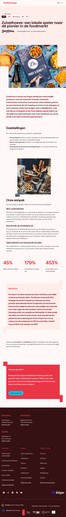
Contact (42, 478)
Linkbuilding (5, 465)
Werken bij (43, 463)
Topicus (23, 463)
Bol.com (8, 231)
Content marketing (7, 470)
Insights (42, 468)
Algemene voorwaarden (39, 506)
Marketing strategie (8, 480)
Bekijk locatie (6, 424)
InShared (24, 468)
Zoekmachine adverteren (10, 460)
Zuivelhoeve (24, 458)
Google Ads (19, 248)
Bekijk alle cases (26, 482)
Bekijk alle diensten (8, 485)
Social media (6, 475)
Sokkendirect (25, 473)
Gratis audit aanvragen (47, 482)
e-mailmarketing (30, 248)
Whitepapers (44, 473)
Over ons (43, 453)
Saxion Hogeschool (27, 453)
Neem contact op (15, 393)
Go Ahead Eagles (26, 478)
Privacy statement (54, 506)
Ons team (43, 458)
